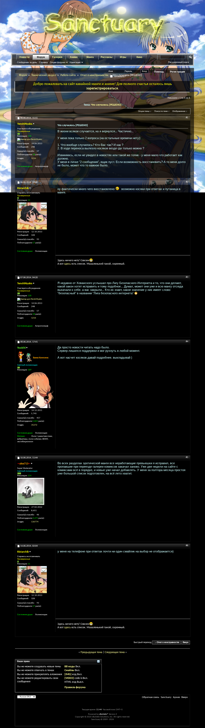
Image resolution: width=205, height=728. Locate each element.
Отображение (178, 111)
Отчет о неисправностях (94, 75)
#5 (187, 457)
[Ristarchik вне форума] (32, 216)
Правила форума (74, 687)
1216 (33, 158)
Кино (139, 57)
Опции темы (143, 111)
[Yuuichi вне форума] (35, 390)
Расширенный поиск (178, 62)
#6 (187, 545)
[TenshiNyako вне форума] (29, 139)
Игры (123, 57)
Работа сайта (68, 75)
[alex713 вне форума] (30, 491)
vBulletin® (103, 714)
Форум (41, 57)
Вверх (185, 642)
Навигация (75, 62)
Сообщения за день (27, 62)
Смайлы (69, 670)
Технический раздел (43, 75)
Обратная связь (150, 697)
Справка (43, 62)
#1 (187, 117)
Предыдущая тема (91, 652)
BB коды (69, 666)
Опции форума (57, 62)
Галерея (57, 57)
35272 (34, 425)
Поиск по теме (161, 111)
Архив (176, 697)
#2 (187, 182)
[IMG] (67, 674)
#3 (187, 277)
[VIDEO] (69, 678)
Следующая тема (115, 652)
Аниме (74, 57)
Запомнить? (119, 76)
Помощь (159, 71)
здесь (67, 263)
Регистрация (177, 71)
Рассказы (106, 57)
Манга (90, 57)
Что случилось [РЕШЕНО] (106, 104)
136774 (34, 522)
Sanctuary (166, 697)
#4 (187, 341)
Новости (24, 57)
